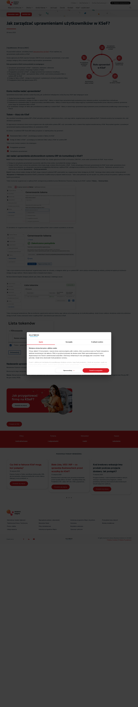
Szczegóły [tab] (69, 342)
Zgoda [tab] (41, 342)
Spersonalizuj (67, 370)
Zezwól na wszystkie (95, 370)
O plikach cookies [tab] (97, 342)
